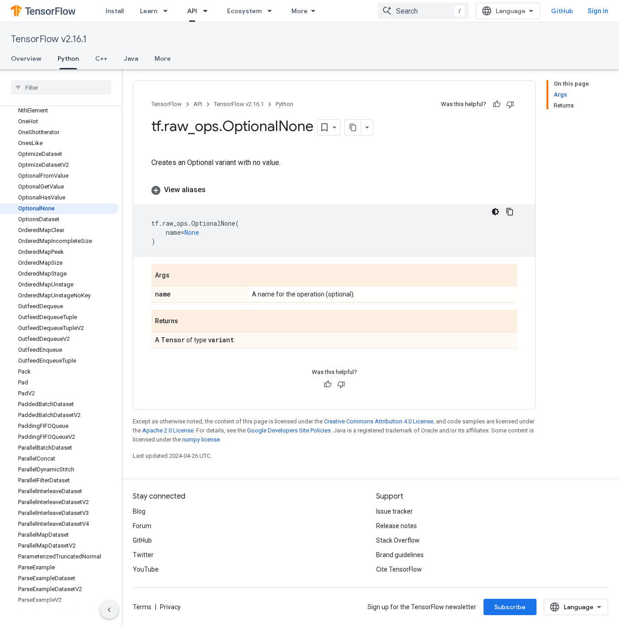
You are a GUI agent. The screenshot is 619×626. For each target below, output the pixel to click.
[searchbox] (61, 87)
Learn (148, 11)
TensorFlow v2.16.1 (49, 39)
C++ (101, 58)
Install (115, 11)
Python (68, 58)
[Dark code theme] (495, 211)
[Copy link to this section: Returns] (187, 321)
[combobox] (423, 11)
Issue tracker (394, 511)
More (299, 11)
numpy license (201, 439)
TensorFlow (166, 104)
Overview (26, 58)
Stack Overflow (398, 540)
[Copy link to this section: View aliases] (215, 189)
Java (131, 58)
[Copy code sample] (510, 211)
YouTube (146, 569)
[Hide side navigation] (109, 610)
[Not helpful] (510, 104)
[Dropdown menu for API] (208, 11)
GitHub (562, 11)
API (192, 11)
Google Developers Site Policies (289, 430)
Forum (142, 525)
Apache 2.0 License (167, 430)
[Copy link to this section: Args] (178, 276)
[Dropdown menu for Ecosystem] (272, 11)
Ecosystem (244, 11)
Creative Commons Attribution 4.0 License (378, 421)
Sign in (598, 11)
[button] (334, 189)
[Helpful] (496, 104)
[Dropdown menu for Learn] (168, 11)
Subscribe (510, 607)
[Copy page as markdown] (353, 127)
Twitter (143, 554)
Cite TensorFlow (399, 569)
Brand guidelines (400, 554)
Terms (142, 607)
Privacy (170, 607)
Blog (139, 511)
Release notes (396, 525)
